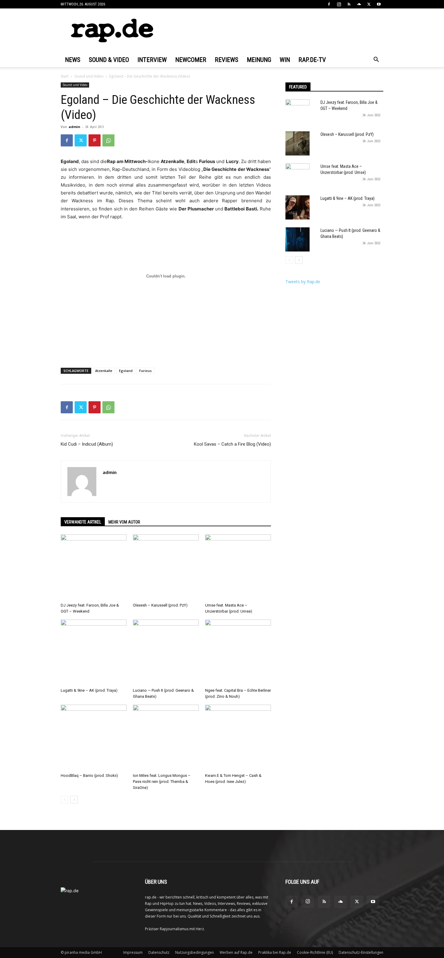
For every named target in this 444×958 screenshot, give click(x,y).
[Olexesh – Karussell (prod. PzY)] (166, 567)
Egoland (126, 370)
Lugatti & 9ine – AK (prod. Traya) (89, 690)
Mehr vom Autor (124, 522)
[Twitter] (368, 4)
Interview (152, 59)
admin (74, 126)
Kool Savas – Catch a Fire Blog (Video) (232, 444)
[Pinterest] (94, 140)
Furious (145, 370)
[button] (376, 60)
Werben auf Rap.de (236, 952)
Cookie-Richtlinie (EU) (315, 952)
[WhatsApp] (108, 140)
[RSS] (348, 4)
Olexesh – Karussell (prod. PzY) (160, 605)
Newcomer (190, 59)
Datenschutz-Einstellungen (361, 952)
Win (285, 59)
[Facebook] (328, 4)
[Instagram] (338, 4)
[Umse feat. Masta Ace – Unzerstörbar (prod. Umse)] (238, 567)
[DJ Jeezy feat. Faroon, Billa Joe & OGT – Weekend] (94, 567)
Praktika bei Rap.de (274, 952)
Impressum (133, 952)
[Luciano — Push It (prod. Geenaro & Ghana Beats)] (166, 652)
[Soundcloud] (358, 4)
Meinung (259, 59)
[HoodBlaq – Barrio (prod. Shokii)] (94, 738)
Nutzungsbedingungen (194, 952)
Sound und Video (89, 76)
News (72, 59)
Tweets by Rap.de (302, 281)
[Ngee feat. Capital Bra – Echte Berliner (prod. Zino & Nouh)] (238, 652)
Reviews (226, 59)
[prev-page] (64, 799)
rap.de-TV (312, 59)
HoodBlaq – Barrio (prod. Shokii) (89, 775)
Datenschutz (158, 952)
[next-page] (74, 799)
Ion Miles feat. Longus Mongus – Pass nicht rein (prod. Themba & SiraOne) (162, 781)
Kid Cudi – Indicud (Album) (87, 444)
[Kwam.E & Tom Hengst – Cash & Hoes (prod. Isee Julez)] (238, 738)
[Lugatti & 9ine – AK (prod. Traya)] (94, 652)
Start (65, 76)
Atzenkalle (103, 370)
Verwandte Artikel (82, 522)
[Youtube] (378, 4)
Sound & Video (109, 59)
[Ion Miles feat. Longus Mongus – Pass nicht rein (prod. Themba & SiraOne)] (166, 738)
